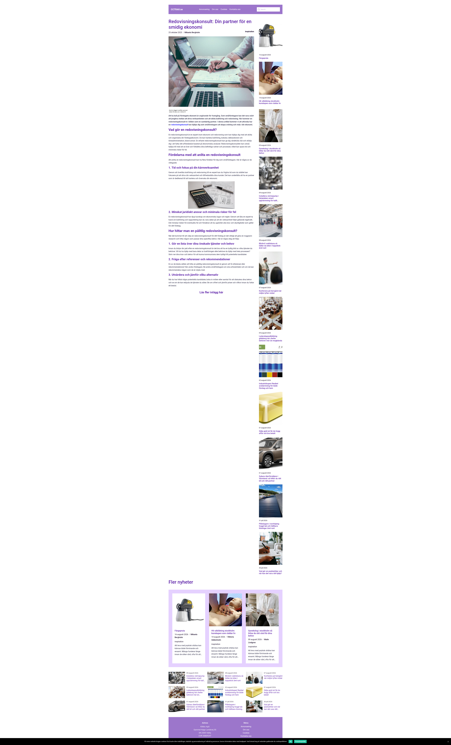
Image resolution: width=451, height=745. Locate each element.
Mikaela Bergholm (192, 32)
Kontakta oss (234, 9)
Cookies (224, 9)
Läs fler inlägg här (211, 292)
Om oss (215, 9)
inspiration (249, 31)
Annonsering (204, 9)
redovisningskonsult (179, 125)
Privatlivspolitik (300, 741)
